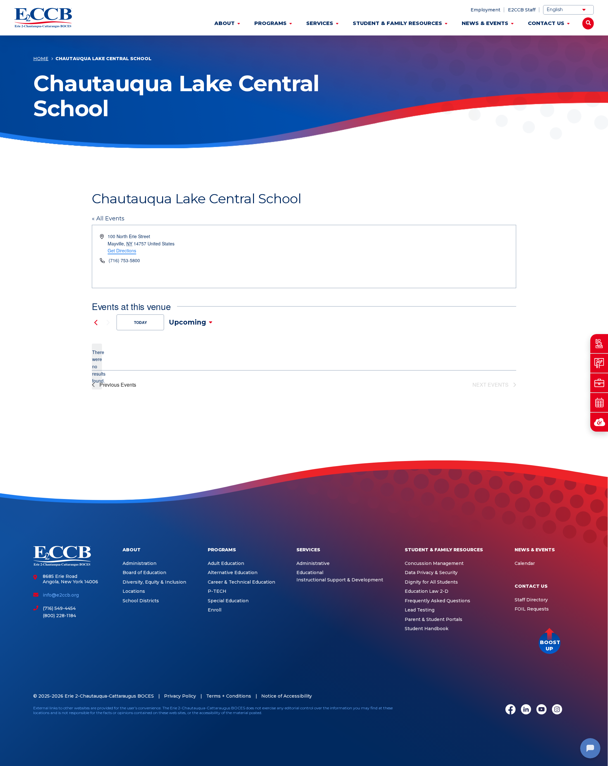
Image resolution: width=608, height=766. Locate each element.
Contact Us (546, 23)
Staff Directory (531, 600)
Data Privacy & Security (431, 572)
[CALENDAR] (599, 402)
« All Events (108, 218)
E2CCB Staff (521, 10)
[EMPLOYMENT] (599, 382)
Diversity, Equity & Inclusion (154, 582)
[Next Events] (108, 322)
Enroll (214, 610)
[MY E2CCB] (599, 422)
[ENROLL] (599, 363)
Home (40, 58)
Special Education (228, 601)
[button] (549, 643)
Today (140, 322)
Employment (485, 10)
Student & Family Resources (397, 23)
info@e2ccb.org (61, 595)
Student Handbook (426, 628)
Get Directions (122, 250)
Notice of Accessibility (286, 696)
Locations (134, 591)
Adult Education (226, 563)
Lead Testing (419, 610)
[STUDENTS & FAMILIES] (599, 343)
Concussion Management (434, 563)
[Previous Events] (95, 322)
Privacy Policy (180, 696)
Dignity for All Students (431, 582)
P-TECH (217, 591)
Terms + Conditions (228, 696)
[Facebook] (510, 710)
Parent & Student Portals (433, 619)
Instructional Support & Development (339, 580)
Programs (270, 23)
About (224, 23)
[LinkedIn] (526, 710)
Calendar (525, 563)
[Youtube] (541, 710)
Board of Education (144, 572)
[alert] (97, 366)
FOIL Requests (532, 609)
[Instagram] (557, 710)
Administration (139, 563)
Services (319, 23)
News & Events (485, 23)
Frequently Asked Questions (437, 601)
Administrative (313, 563)
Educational (309, 572)
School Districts (141, 601)
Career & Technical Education (241, 582)
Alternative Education (232, 572)
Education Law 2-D (426, 591)
